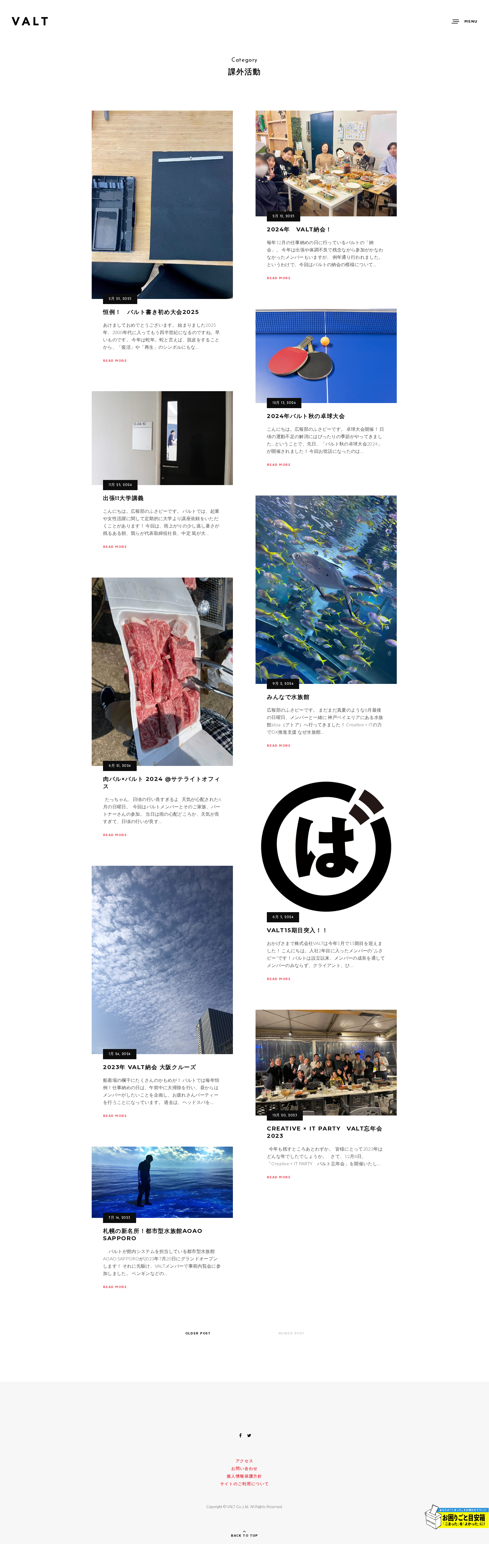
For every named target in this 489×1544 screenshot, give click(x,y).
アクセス (245, 1460)
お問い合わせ (244, 1468)
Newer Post (291, 1333)
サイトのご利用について (244, 1483)
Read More (115, 360)
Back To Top (244, 1535)
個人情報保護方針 (244, 1476)
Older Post (198, 1333)
